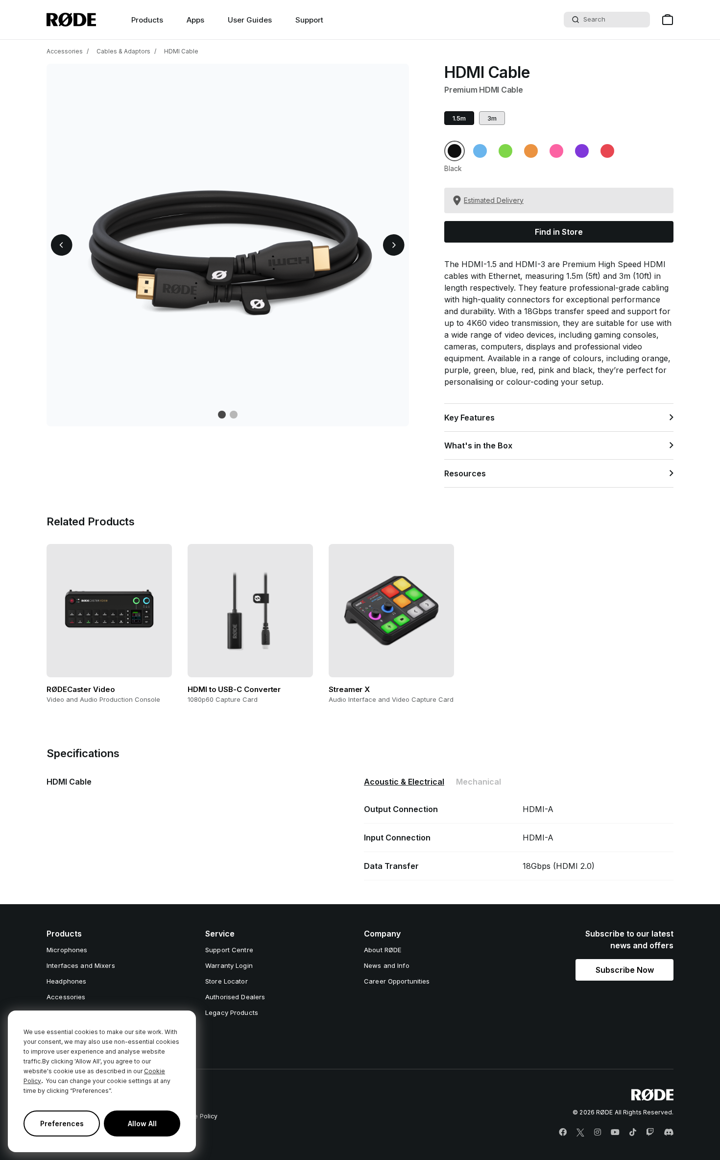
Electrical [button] (404, 782)
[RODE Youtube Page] (615, 1132)
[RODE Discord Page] (668, 1132)
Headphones (66, 981)
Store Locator (226, 981)
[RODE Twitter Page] (580, 1132)
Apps (195, 20)
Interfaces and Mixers (81, 965)
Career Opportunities (397, 981)
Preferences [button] (62, 1123)
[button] (62, 245)
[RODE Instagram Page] (597, 1132)
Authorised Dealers (235, 997)
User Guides (250, 20)
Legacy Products (231, 1012)
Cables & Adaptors (123, 51)
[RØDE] (71, 19)
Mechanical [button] (478, 782)
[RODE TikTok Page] (632, 1132)
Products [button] (147, 20)
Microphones (67, 950)
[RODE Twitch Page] (650, 1132)
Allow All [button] (142, 1123)
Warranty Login (229, 965)
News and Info (386, 965)
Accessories (65, 51)
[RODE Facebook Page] (563, 1132)
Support (309, 20)
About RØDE (382, 950)
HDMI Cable (181, 51)
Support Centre (229, 950)
